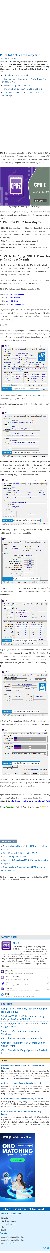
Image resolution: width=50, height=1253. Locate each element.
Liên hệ (3, 1230)
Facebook (44, 1248)
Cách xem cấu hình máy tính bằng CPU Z (31, 801)
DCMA (2, 1227)
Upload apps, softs (7, 1243)
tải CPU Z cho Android (15, 304)
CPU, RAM (13, 58)
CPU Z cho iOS (10, 994)
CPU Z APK (9, 971)
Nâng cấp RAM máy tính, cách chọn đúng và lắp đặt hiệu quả (24, 1010)
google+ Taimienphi (48, 1248)
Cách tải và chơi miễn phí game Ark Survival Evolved (24, 1052)
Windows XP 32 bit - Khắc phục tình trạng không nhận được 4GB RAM (22, 1018)
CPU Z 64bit (9, 988)
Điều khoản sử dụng (8, 1221)
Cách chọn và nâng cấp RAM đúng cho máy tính (21, 1083)
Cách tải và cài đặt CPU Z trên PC (18, 75)
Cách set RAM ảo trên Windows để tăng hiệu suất (22, 1098)
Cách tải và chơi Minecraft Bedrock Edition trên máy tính (23, 1044)
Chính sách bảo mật (8, 1224)
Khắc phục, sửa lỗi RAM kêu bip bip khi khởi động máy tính (24, 1025)
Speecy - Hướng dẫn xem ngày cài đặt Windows (20, 1032)
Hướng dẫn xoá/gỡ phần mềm (12, 1240)
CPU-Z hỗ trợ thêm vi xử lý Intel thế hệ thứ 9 (23, 89)
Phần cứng (4, 58)
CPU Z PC (8, 982)
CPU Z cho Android (12, 977)
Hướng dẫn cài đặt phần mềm (12, 1237)
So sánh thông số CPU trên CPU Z (18, 85)
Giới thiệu (4, 1218)
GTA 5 (27, 1119)
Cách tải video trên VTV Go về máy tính (21, 1038)
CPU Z (44, 67)
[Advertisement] (25, 26)
